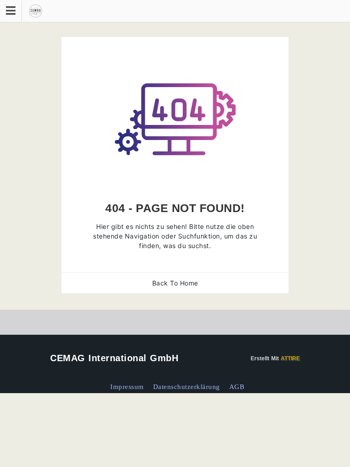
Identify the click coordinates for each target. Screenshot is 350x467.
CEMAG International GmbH (114, 358)
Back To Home (175, 283)
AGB (237, 386)
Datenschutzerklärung (186, 386)
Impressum (127, 386)
